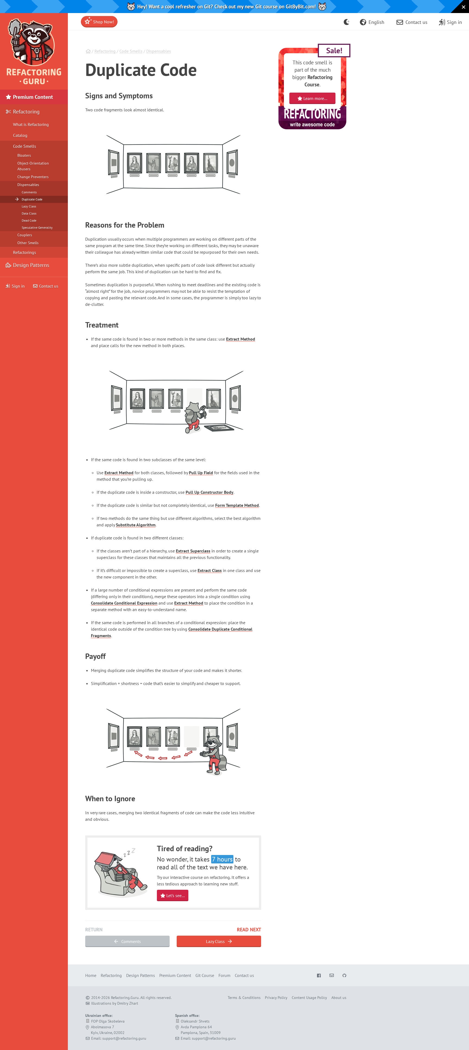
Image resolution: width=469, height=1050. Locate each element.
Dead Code (29, 220)
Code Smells (130, 51)
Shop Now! (103, 21)
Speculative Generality (37, 227)
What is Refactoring (31, 124)
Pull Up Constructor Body (209, 492)
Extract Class (210, 570)
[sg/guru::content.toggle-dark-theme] (347, 21)
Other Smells (28, 242)
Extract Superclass (193, 551)
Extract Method (240, 339)
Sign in (18, 286)
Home (90, 975)
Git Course (204, 975)
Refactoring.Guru (125, 997)
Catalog (20, 135)
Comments (130, 941)
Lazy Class (216, 941)
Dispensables (158, 51)
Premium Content (32, 96)
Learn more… (314, 98)
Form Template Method (237, 505)
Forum (224, 975)
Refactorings (24, 252)
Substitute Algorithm (136, 524)
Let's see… (175, 895)
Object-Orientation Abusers (33, 166)
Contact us (48, 286)
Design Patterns (30, 265)
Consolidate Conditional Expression (124, 603)
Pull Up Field (201, 472)
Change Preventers (33, 176)
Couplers (24, 234)
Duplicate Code (32, 199)
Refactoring (105, 51)
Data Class (29, 213)
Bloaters (24, 155)
